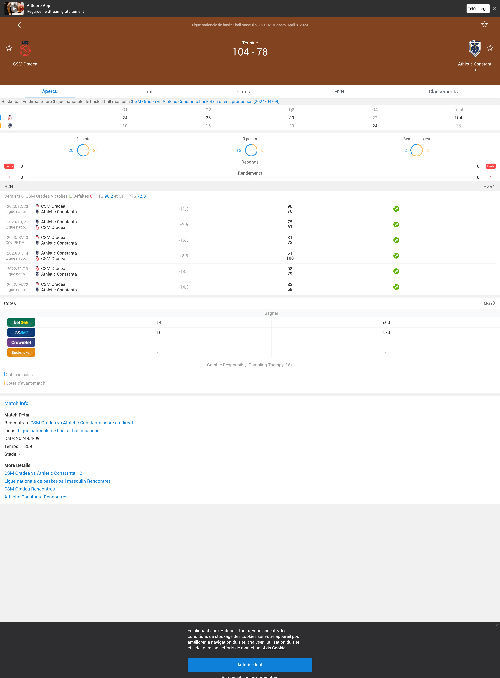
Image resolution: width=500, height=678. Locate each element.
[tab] (50, 91)
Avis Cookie (274, 647)
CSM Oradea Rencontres (29, 489)
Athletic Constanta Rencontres (35, 497)
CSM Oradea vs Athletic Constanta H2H (45, 473)
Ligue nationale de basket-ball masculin (59, 430)
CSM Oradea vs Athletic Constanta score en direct (81, 423)
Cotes (10, 303)
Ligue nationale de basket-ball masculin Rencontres (57, 481)
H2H (8, 186)
